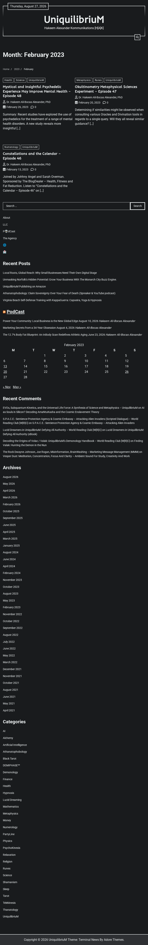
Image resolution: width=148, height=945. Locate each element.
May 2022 (9, 655)
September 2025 (13, 518)
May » (17, 387)
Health (8, 80)
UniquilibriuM (74, 19)
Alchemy (8, 738)
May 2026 (9, 483)
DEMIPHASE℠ (11, 765)
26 (127, 372)
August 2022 (10, 635)
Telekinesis (9, 903)
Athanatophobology (15, 751)
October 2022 (11, 621)
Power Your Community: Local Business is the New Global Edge (40, 321)
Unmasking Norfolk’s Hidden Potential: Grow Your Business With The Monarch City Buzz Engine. (60, 279)
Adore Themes (114, 940)
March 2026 (10, 497)
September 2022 (13, 628)
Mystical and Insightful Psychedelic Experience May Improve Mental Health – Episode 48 (37, 91)
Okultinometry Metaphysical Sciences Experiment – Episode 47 (106, 88)
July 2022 (9, 641)
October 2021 (11, 683)
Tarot (6, 896)
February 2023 (11, 607)
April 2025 (9, 532)
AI (4, 731)
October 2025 (11, 511)
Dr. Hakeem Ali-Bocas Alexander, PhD (28, 102)
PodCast (15, 311)
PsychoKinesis (11, 848)
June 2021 (9, 696)
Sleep (6, 889)
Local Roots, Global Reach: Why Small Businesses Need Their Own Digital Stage (50, 273)
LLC (5, 224)
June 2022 (9, 648)
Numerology (11, 147)
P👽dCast (9, 231)
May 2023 (9, 600)
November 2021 (12, 676)
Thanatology (10, 909)
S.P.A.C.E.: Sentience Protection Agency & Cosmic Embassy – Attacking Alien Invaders (83, 423)
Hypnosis (8, 793)
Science (20, 80)
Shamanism (10, 882)
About (6, 217)
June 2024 (9, 559)
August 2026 (10, 477)
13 (5, 366)
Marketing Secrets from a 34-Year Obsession (29, 327)
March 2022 (10, 662)
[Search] (137, 37)
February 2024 (11, 573)
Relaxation (9, 855)
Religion (7, 861)
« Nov (7, 387)
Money (7, 820)
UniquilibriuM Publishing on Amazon (24, 286)
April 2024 (9, 566)
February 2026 (11, 504)
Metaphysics (84, 80)
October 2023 (11, 587)
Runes (98, 80)
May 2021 (9, 703)
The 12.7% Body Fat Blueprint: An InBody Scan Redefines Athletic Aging (45, 334)
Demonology (10, 772)
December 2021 (12, 669)
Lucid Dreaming (12, 800)
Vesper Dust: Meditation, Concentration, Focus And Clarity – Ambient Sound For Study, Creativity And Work (66, 456)
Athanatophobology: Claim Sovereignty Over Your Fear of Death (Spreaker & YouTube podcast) (59, 293)
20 (5, 372)
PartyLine (8, 834)
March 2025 (10, 538)
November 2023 (12, 580)
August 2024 (10, 552)
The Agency (10, 238)
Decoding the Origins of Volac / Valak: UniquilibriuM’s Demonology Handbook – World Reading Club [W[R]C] (66, 441)
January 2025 (11, 545)
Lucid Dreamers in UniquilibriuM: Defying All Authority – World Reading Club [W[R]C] (52, 430)
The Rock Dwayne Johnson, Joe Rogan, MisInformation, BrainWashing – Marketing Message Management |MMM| (71, 452)
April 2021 (9, 710)
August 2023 (10, 593)
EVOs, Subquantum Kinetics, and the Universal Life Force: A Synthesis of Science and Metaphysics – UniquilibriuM (70, 407)
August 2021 (10, 689)
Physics (7, 841)
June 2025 (9, 525)
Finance (7, 779)
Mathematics (11, 806)
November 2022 (12, 614)
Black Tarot (9, 758)
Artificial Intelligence (15, 745)
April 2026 (9, 490)
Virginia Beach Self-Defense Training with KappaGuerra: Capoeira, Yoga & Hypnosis (52, 300)
